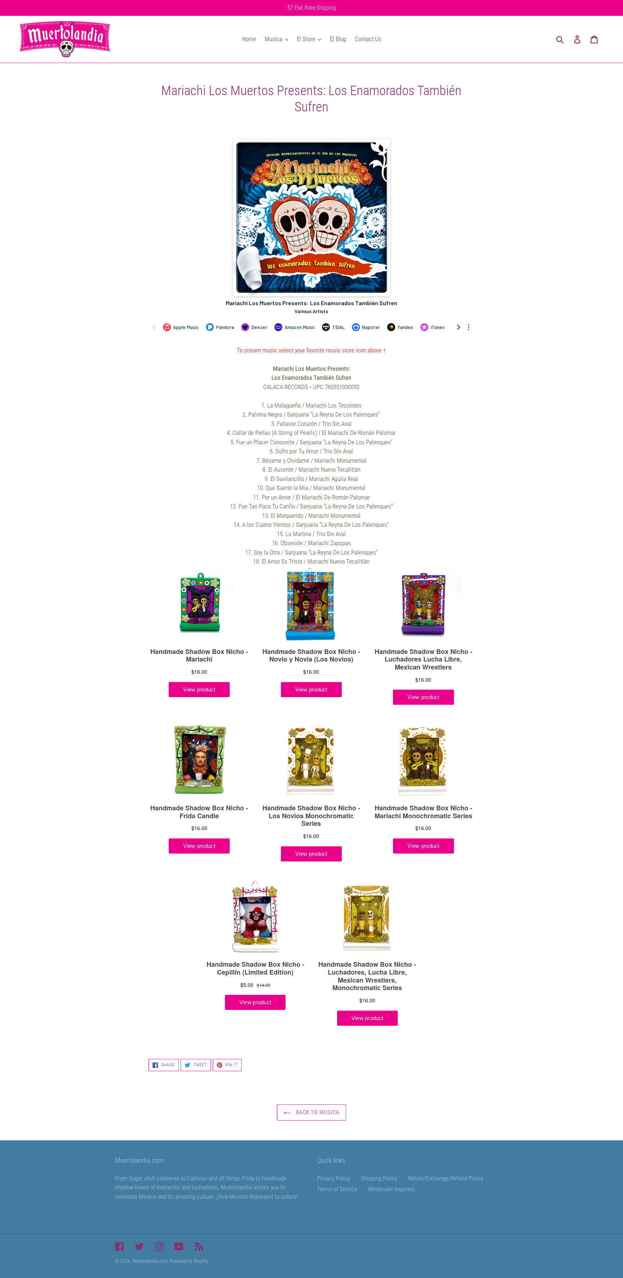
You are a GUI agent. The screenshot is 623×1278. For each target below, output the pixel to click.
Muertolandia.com (150, 1261)
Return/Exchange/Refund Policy (445, 1178)
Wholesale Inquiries (391, 1189)
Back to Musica (317, 1112)
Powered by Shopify (188, 1261)
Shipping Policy (379, 1178)
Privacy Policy (333, 1178)
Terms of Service (337, 1189)
